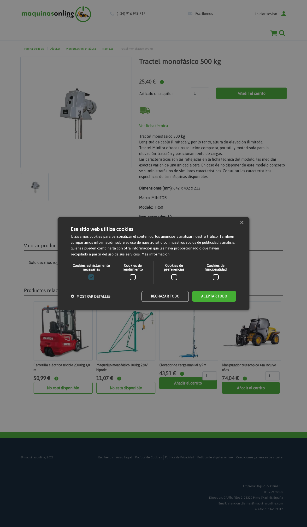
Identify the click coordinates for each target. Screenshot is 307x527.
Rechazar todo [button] (165, 296)
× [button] (241, 222)
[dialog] (153, 263)
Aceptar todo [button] (214, 296)
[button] (91, 296)
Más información (156, 254)
